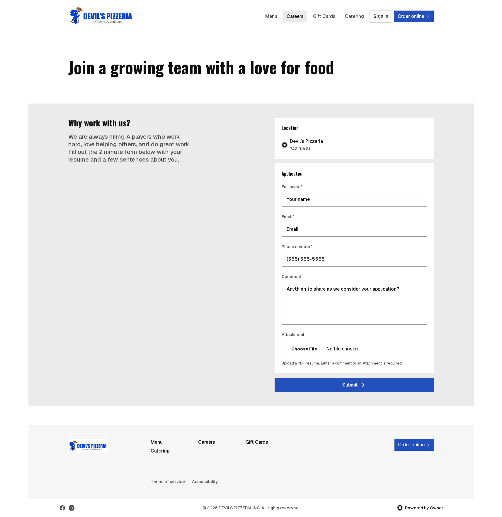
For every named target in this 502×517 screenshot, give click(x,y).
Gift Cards (324, 16)
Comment (291, 276)
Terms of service (168, 481)
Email (296, 216)
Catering (354, 16)
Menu (271, 16)
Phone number (305, 246)
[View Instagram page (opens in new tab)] (71, 507)
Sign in (380, 16)
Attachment (293, 334)
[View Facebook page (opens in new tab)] (62, 507)
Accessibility (205, 481)
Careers (295, 16)
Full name (300, 186)
